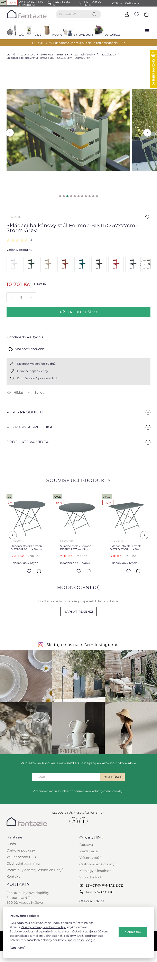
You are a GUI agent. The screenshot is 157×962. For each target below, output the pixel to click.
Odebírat (112, 777)
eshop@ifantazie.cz (104, 885)
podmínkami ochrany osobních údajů (99, 791)
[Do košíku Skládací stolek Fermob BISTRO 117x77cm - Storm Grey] (141, 571)
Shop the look (90, 877)
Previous (10, 132)
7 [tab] (82, 196)
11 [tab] (97, 196)
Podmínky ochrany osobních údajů (35, 870)
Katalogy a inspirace (95, 871)
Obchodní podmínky (24, 863)
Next (147, 132)
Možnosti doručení (30, 349)
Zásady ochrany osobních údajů (43, 927)
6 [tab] (78, 196)
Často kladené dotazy (96, 864)
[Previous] (13, 535)
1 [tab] (60, 196)
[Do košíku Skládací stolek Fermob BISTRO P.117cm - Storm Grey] (42, 571)
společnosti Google (81, 940)
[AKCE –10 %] (14, 264)
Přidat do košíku (78, 312)
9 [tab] (90, 196)
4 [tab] (71, 196)
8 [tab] (86, 196)
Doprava (86, 845)
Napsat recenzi (78, 611)
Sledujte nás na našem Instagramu (82, 644)
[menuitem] (13, 30)
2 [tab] (64, 196)
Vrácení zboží (89, 858)
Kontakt (13, 876)
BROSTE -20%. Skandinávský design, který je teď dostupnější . (76, 43)
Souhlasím (133, 932)
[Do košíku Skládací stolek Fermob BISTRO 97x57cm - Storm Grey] (92, 571)
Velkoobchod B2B (21, 857)
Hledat (95, 14)
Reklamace (88, 851)
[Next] (144, 264)
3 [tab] (67, 196)
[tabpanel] (68, 129)
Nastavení (17, 948)
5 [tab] (75, 196)
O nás (11, 844)
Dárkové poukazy (21, 850)
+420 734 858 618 (99, 892)
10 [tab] (93, 196)
